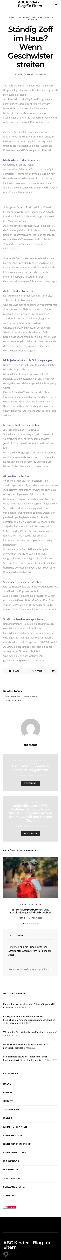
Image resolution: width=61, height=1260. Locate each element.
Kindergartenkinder (42, 17)
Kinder (23, 904)
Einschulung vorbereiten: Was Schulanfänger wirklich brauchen (30, 911)
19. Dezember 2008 (24, 826)
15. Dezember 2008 (24, 776)
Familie (11, 17)
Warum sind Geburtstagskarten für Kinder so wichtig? (30, 1032)
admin (22, 918)
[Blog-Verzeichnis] (9, 1206)
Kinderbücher (30, 803)
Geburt (8, 1101)
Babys (7, 1083)
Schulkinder (31, 20)
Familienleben (13, 696)
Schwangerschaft (15, 1186)
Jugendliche (23, 17)
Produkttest (11, 1169)
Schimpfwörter (15, 700)
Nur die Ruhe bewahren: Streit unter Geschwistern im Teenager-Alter (30, 950)
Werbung (9, 1195)
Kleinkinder (11, 1161)
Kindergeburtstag (15, 1152)
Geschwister (31, 696)
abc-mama (41, 74)
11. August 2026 (35, 918)
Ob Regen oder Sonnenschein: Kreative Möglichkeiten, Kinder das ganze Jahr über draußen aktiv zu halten (29, 1020)
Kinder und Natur (15, 1126)
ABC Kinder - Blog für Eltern (26, 1245)
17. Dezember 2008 (24, 74)
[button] (23, 923)
